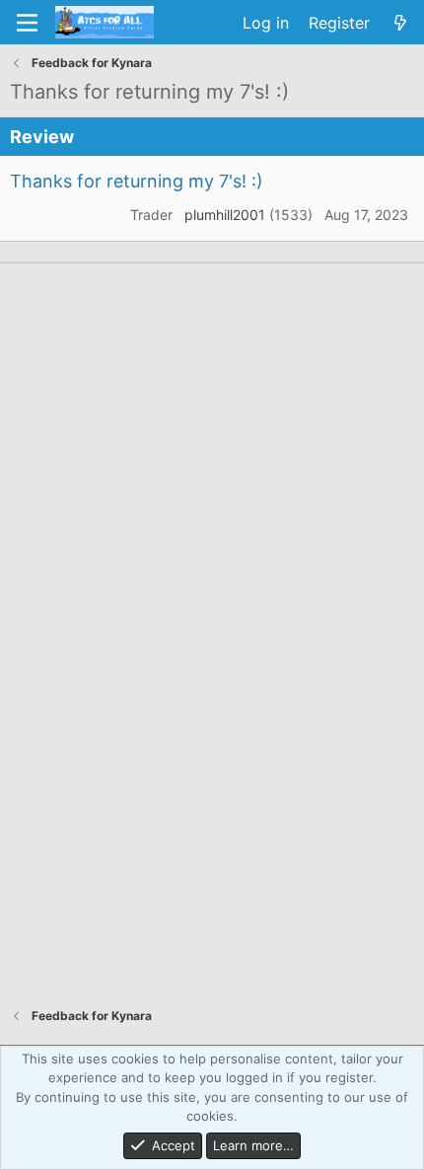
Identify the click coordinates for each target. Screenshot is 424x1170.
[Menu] (27, 22)
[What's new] (400, 22)
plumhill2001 (224, 214)
